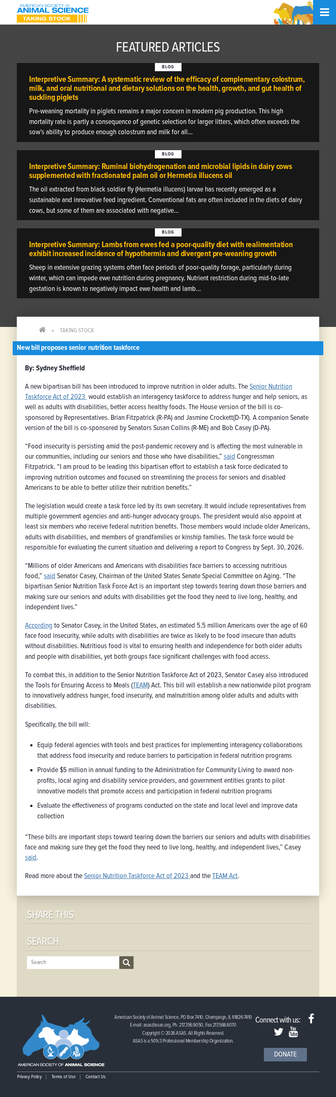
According (38, 626)
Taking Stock (77, 331)
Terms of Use (64, 1077)
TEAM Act (225, 876)
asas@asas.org (156, 1025)
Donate (285, 1054)
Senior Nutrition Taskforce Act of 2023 (137, 876)
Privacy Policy (29, 1077)
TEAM (140, 685)
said (229, 457)
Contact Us (96, 1077)
